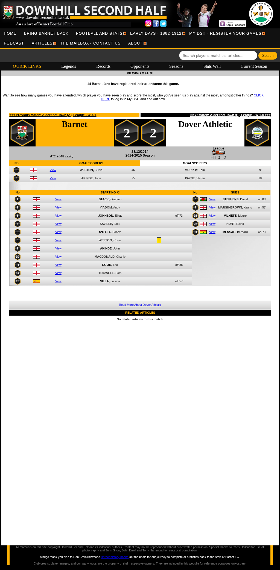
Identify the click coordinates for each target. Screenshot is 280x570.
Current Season (254, 66)
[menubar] (140, 38)
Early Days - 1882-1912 (156, 33)
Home (10, 33)
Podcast (14, 43)
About (135, 43)
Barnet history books (115, 557)
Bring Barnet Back (46, 33)
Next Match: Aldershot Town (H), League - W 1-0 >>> (230, 115)
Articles (42, 43)
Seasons (176, 66)
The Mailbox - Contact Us (90, 43)
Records (103, 66)
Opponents (139, 66)
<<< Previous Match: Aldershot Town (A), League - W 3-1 (52, 115)
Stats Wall (212, 66)
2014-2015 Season (140, 155)
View (53, 170)
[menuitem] (10, 33)
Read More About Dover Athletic (140, 304)
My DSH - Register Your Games (225, 33)
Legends (68, 66)
